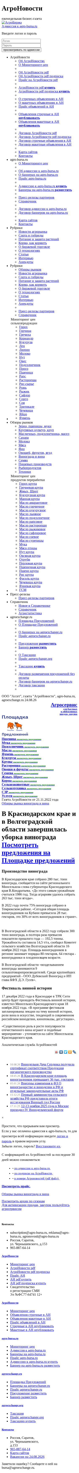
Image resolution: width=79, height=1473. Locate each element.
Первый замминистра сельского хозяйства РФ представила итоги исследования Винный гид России (38, 1098)
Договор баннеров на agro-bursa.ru (43, 212)
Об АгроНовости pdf (34, 72)
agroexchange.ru (12, 1373)
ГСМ (22, 590)
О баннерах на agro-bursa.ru (38, 174)
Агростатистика (30, 613)
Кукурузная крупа (32, 495)
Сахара (24, 437)
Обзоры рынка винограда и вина (25, 803)
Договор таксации (32, 685)
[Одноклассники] (70, 1052)
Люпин (24, 350)
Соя (22, 403)
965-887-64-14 (20, 1449)
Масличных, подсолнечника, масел (44, 434)
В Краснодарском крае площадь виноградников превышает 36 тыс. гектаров (42, 1077)
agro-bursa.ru (10, 1338)
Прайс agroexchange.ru (35, 636)
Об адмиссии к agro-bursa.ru (39, 171)
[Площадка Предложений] (15, 735)
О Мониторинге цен (33, 65)
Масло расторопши (33, 525)
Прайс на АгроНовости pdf (38, 80)
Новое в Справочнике (34, 605)
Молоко (24, 353)
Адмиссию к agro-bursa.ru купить (34, 1361)
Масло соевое (29, 537)
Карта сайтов (28, 152)
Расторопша (27, 380)
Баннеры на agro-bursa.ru (45, 190)
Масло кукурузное (32, 510)
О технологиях (29, 250)
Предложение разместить (28, 1393)
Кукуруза (25, 342)
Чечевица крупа (30, 582)
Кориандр (26, 338)
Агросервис (64, 704)
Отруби (24, 559)
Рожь (23, 387)
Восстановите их (48, 1146)
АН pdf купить (20, 1279)
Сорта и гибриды (31, 235)
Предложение (37, 643)
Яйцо (23, 414)
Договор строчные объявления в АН (45, 140)
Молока (24, 441)
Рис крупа (26, 574)
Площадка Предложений (36, 621)
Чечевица (26, 410)
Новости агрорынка (33, 231)
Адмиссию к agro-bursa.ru (43, 186)
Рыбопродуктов (30, 468)
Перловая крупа (30, 563)
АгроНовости (10, 1256)
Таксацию (32, 666)
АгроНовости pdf (37, 87)
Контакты (26, 156)
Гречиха (25, 334)
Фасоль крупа (29, 578)
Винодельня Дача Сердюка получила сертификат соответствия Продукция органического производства (42, 1068)
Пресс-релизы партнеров (36, 197)
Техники (25, 471)
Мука (23, 544)
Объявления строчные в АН (39, 116)
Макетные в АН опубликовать (32, 1330)
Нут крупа (26, 552)
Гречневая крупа (31, 487)
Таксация (17, 1413)
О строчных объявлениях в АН (41, 99)
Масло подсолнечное (34, 518)
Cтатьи (24, 254)
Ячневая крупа (29, 586)
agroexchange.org (12, 1405)
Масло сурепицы (31, 540)
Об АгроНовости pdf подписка (41, 76)
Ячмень (24, 418)
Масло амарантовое (33, 502)
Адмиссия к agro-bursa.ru (19, 26)
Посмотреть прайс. (16, 1186)
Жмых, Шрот (28, 491)
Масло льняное (30, 514)
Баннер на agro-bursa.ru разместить (35, 1365)
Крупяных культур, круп (36, 430)
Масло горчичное (31, 506)
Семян (23, 460)
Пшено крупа (29, 571)
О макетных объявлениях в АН (41, 102)
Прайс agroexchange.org (35, 658)
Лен (22, 346)
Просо (23, 368)
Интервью (26, 258)
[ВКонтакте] (61, 1052)
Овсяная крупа (29, 555)
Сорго (23, 399)
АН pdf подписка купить (28, 1283)
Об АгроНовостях (32, 61)
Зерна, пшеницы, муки (35, 426)
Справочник (27, 201)
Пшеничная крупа (32, 567)
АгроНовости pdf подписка (44, 91)
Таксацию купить (23, 1421)
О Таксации (27, 655)
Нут (22, 357)
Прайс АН (17, 1275)
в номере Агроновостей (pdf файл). (36, 1178)
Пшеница (26, 372)
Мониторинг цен (22, 1264)
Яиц (22, 449)
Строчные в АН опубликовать (32, 1326)
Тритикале (26, 406)
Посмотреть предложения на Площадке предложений (38, 852)
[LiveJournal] (74, 1052)
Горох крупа (28, 483)
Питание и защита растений (39, 239)
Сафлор (24, 395)
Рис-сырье (26, 384)
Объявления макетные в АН (39, 123)
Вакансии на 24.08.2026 (27, 1456)
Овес (22, 361)
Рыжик (24, 391)
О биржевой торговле (34, 247)
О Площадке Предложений (38, 624)
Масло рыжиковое (32, 529)
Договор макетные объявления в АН (45, 144)
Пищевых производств (35, 464)
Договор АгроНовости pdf (38, 133)
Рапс (22, 376)
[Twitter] (65, 1052)
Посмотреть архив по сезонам (23, 1201)
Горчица (25, 331)
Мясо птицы (28, 548)
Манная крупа (29, 499)
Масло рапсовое (30, 521)
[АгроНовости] (12, 22)
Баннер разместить (23, 1397)
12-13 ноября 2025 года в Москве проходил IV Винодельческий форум (39, 1108)
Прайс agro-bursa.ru (32, 178)
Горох (23, 327)
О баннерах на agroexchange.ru (40, 632)
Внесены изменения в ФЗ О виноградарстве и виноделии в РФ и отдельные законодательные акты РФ (37, 1087)
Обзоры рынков (30, 269)
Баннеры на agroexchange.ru (30, 1385)
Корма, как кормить (33, 243)
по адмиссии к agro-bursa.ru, (32, 1168)
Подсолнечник (29, 365)
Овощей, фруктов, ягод (35, 452)
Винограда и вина (32, 456)
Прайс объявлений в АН (36, 106)
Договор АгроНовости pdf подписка (45, 137)
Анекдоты (26, 262)
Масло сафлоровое (32, 533)
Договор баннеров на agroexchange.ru (45, 681)
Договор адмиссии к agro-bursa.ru (43, 209)
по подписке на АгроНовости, (33, 1173)
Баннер (33, 647)
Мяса (22, 445)
